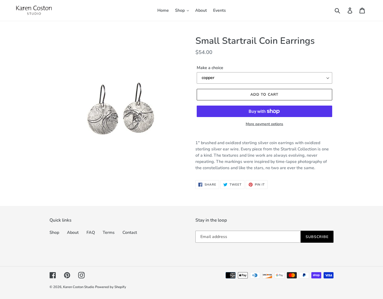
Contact (129, 232)
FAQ (91, 232)
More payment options (264, 123)
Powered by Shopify (110, 287)
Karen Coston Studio (78, 287)
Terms (109, 232)
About (73, 232)
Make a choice (210, 68)
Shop (54, 232)
